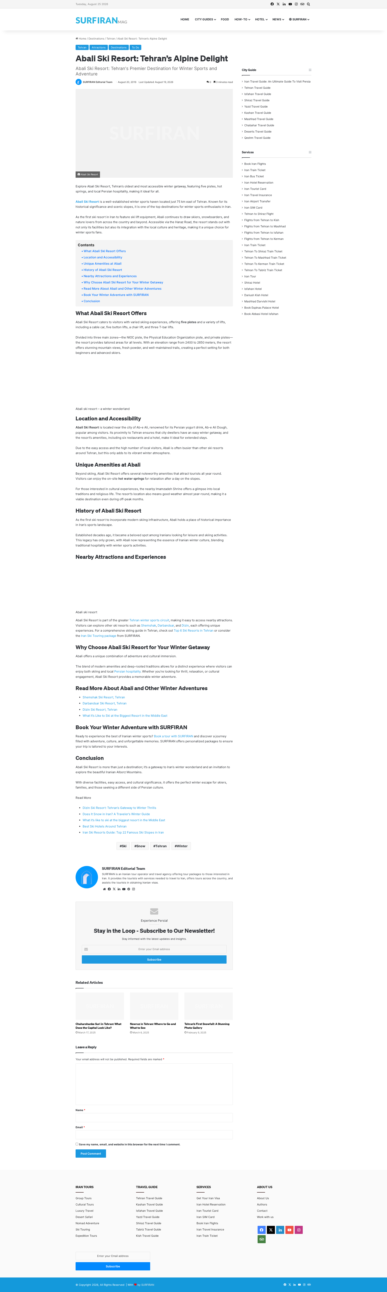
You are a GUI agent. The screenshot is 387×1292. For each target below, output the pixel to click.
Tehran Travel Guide (257, 87)
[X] (114, 889)
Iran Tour (250, 276)
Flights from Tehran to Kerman (264, 238)
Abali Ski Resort (87, 202)
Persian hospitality (127, 671)
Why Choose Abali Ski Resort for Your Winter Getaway (123, 282)
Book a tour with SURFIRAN (173, 736)
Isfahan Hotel (253, 288)
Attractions (99, 47)
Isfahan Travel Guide (257, 94)
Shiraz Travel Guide (256, 100)
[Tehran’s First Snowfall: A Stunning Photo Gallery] (208, 1006)
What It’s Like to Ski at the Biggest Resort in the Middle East (125, 716)
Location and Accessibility (103, 257)
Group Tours (84, 1198)
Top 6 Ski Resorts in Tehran (193, 630)
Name (80, 1110)
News (277, 19)
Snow (140, 846)
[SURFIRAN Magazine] (102, 19)
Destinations (96, 38)
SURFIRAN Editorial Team (97, 82)
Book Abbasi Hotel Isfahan (261, 313)
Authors (262, 1204)
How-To (241, 19)
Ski (124, 846)
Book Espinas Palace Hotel (261, 307)
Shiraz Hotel (252, 282)
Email (80, 1127)
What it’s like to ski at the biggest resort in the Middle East (124, 820)
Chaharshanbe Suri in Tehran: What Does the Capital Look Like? (98, 1026)
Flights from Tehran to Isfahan (263, 232)
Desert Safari (84, 1217)
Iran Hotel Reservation (258, 182)
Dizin (185, 625)
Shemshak (148, 625)
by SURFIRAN (145, 1284)
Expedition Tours (86, 1235)
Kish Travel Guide (147, 1235)
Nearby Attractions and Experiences (110, 276)
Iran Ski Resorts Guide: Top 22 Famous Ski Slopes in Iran (123, 832)
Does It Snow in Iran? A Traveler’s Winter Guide (116, 814)
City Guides (204, 19)
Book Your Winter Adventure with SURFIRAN (116, 295)
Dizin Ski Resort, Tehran (100, 709)
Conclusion (92, 301)
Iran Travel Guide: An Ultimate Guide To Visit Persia (277, 81)
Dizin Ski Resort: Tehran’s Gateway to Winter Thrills (119, 808)
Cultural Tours (85, 1204)
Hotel (260, 19)
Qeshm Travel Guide (257, 137)
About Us (263, 1198)
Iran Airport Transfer (257, 201)
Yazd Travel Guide (256, 106)
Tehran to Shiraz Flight (259, 213)
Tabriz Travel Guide (148, 1229)
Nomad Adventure (87, 1223)
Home (185, 19)
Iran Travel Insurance (258, 195)
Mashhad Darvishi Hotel (259, 301)
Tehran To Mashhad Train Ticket (265, 257)
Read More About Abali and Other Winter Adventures (122, 288)
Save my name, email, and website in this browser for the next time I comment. (129, 1144)
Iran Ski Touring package (98, 636)
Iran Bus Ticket (254, 176)
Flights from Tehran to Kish (261, 220)
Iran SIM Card (253, 207)
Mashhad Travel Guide (258, 119)
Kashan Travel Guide (257, 112)
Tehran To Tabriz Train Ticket (263, 270)
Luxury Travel (84, 1210)
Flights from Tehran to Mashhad (265, 226)
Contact (262, 1210)
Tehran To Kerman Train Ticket (264, 263)
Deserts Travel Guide (258, 131)
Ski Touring (83, 1229)
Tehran (110, 38)
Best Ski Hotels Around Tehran (105, 826)
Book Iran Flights (255, 163)
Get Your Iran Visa (208, 1198)
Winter (182, 846)
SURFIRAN (299, 19)
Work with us (265, 1217)
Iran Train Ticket (254, 170)
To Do (135, 47)
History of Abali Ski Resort (103, 270)
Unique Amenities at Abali (103, 263)
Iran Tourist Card (255, 188)
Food (225, 19)
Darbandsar (166, 625)
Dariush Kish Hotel (256, 295)
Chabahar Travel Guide (259, 125)
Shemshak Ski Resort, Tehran (104, 697)
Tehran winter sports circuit (149, 620)
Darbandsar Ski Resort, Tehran (105, 703)
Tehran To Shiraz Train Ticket (263, 251)
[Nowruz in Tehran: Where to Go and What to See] (154, 1006)
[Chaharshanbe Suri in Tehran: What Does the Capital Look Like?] (100, 1006)
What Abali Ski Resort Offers (105, 251)
